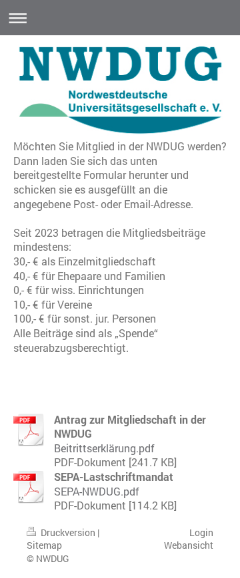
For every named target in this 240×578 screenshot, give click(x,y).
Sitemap (44, 545)
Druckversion (68, 532)
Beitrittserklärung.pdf (104, 448)
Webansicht (188, 545)
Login (201, 532)
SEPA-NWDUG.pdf (96, 491)
